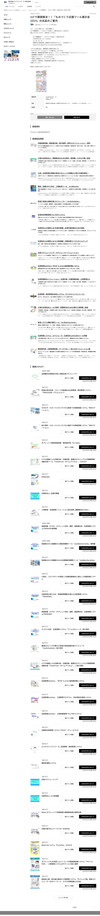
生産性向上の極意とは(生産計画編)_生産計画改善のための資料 (61, 228)
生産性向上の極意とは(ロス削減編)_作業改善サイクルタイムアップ (63, 241)
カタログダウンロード (87, 378)
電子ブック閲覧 (69, 378)
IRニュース (7, 37)
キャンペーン (7, 33)
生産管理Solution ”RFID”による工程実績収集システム (58, 266)
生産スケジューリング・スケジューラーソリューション (58, 252)
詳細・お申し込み (49, 117)
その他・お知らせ (9, 42)
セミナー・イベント (9, 46)
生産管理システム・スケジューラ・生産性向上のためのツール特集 (62, 335)
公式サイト (12, 3)
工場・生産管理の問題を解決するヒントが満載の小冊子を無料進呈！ (63, 173)
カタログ (20, 6)
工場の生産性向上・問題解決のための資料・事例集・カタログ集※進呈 (64, 158)
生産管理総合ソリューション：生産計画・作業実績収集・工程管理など (64, 279)
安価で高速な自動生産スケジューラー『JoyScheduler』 (59, 201)
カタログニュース (9, 28)
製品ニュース (7, 24)
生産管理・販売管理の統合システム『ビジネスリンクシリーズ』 (61, 294)
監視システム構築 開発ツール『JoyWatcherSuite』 (57, 322)
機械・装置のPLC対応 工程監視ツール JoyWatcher (58, 186)
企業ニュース (7, 19)
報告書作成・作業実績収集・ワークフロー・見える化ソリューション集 (64, 349)
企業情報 (29, 6)
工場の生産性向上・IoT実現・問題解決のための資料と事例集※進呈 (63, 307)
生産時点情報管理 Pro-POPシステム (51, 215)
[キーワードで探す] (94, 6)
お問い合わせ (90, 2)
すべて (6, 15)
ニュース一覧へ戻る (63, 897)
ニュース (38, 6)
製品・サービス (10, 6)
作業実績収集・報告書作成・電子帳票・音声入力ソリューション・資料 (64, 143)
